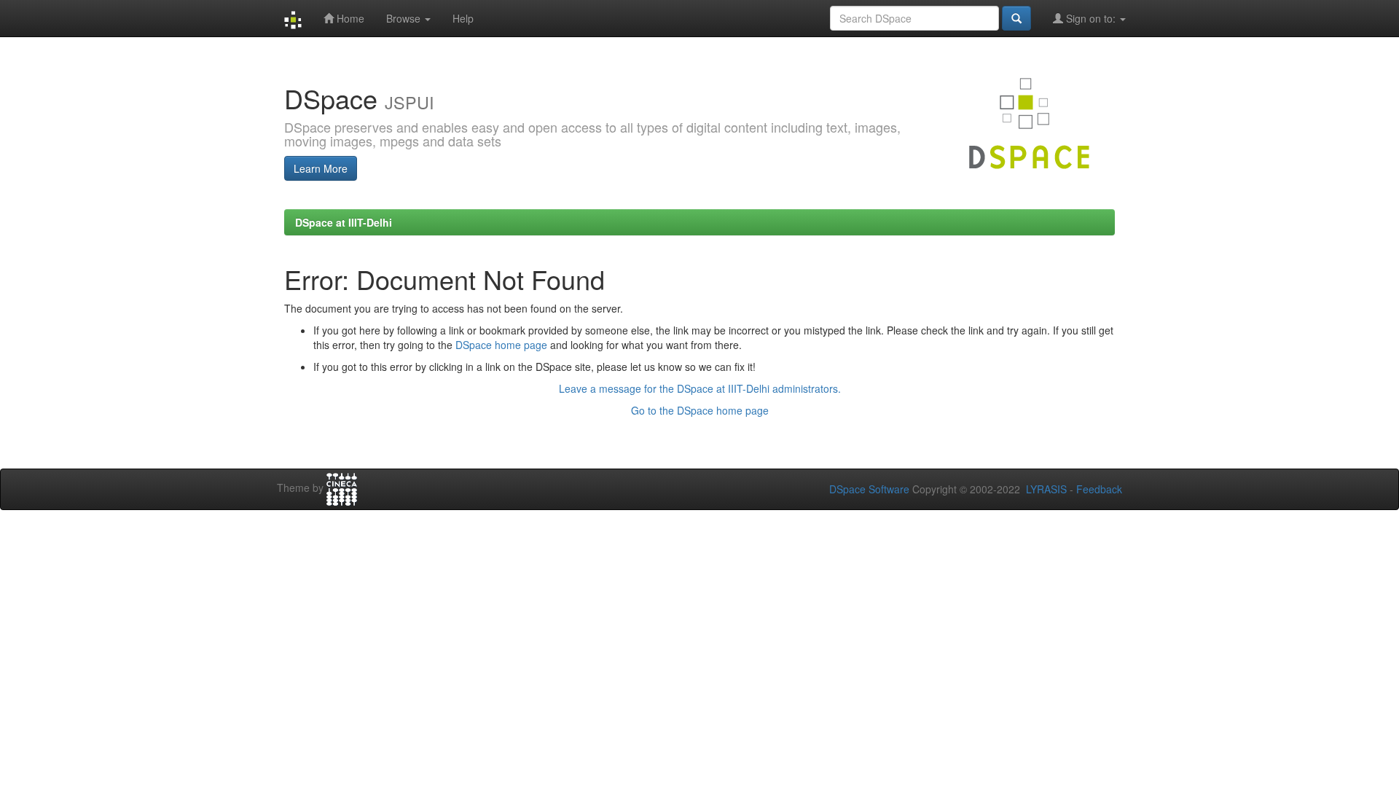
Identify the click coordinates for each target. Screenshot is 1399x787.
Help (463, 18)
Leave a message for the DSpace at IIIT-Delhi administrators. (700, 388)
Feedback (1099, 489)
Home (349, 18)
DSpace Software (869, 489)
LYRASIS (1046, 489)
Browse (404, 18)
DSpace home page (501, 344)
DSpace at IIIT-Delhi (343, 222)
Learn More (321, 168)
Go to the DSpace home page (700, 410)
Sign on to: (1090, 18)
